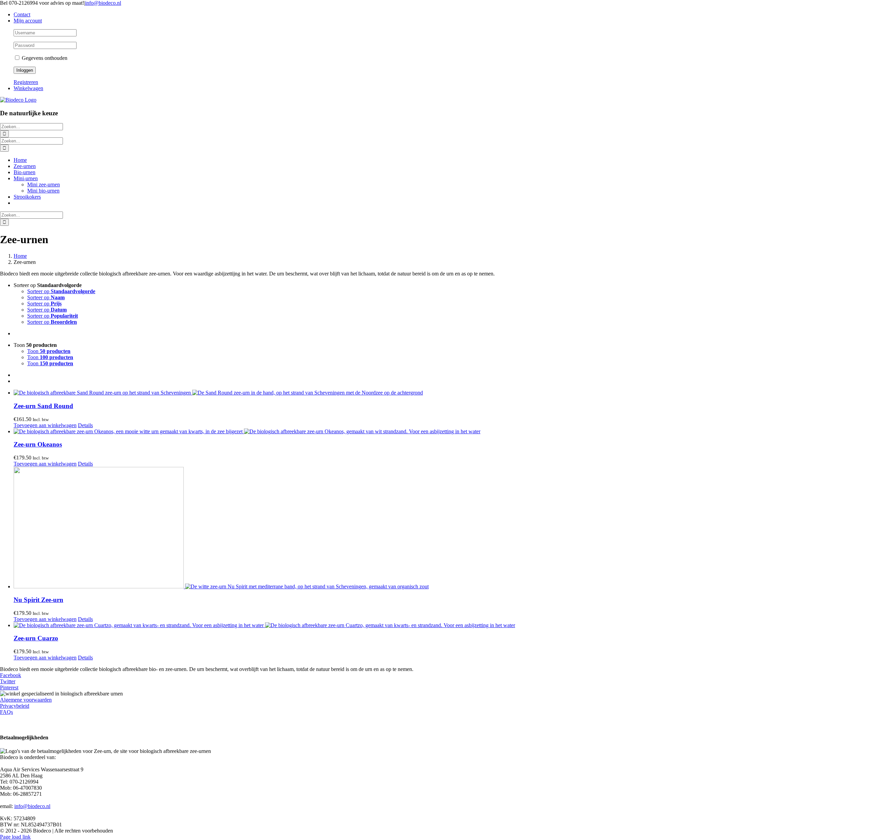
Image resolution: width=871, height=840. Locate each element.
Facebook (10, 675)
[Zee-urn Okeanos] (442, 432)
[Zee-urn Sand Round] (442, 393)
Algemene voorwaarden (26, 700)
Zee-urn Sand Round (43, 405)
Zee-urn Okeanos (38, 444)
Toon (48, 351)
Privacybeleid (14, 706)
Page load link (15, 837)
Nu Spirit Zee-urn (38, 599)
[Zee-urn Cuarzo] (442, 625)
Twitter (7, 681)
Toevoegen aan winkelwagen (45, 425)
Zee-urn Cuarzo (36, 638)
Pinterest (9, 687)
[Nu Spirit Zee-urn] (442, 528)
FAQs (6, 712)
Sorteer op (61, 291)
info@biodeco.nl (103, 3)
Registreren (26, 82)
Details (85, 425)
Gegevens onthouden (43, 58)
